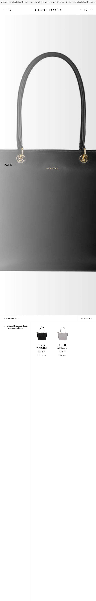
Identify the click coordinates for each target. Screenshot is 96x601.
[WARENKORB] (91, 9)
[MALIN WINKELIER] (42, 333)
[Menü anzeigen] (4, 9)
